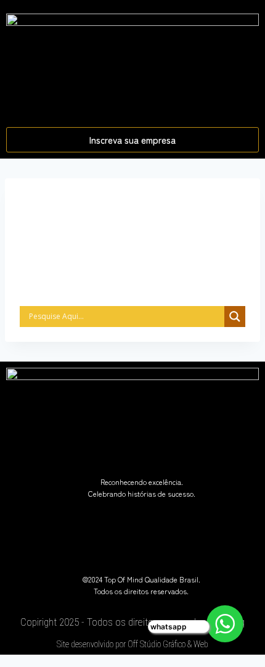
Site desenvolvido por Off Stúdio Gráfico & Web (132, 644)
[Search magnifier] (234, 316)
